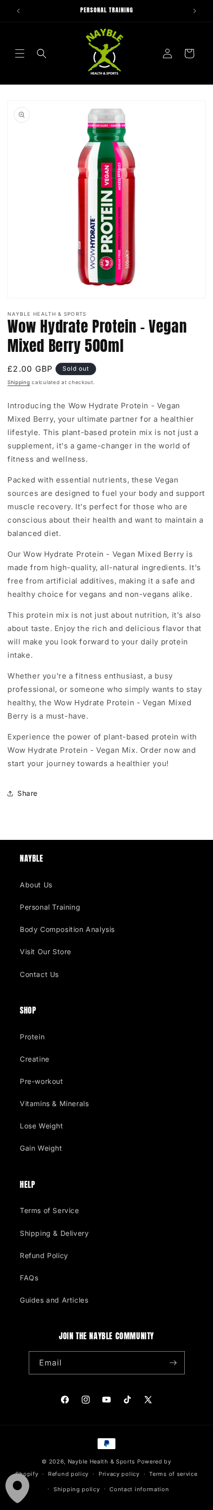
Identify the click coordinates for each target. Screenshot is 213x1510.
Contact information (139, 1489)
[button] (20, 53)
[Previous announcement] (18, 11)
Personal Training (50, 907)
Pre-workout (41, 1081)
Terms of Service (49, 1210)
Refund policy (68, 1473)
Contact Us (39, 974)
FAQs (29, 1277)
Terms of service (173, 1473)
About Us (36, 884)
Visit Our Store (45, 951)
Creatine (35, 1059)
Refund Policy (44, 1255)
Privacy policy (119, 1473)
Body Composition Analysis (67, 929)
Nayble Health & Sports (101, 1461)
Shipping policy (76, 1489)
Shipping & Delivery (54, 1233)
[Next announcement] (195, 11)
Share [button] (27, 793)
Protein (32, 1036)
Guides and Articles (54, 1300)
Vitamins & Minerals (54, 1103)
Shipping (18, 382)
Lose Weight (41, 1125)
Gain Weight (41, 1148)
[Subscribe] (173, 1362)
